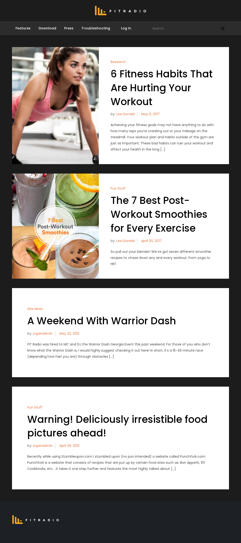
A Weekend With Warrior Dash (101, 321)
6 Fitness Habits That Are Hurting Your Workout (162, 88)
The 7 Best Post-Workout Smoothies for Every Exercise (159, 214)
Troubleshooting (95, 28)
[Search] (223, 28)
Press (68, 28)
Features (23, 28)
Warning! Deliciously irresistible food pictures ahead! (117, 426)
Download (47, 28)
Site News (35, 309)
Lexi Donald (125, 114)
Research (118, 62)
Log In (124, 28)
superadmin (43, 333)
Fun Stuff (118, 188)
